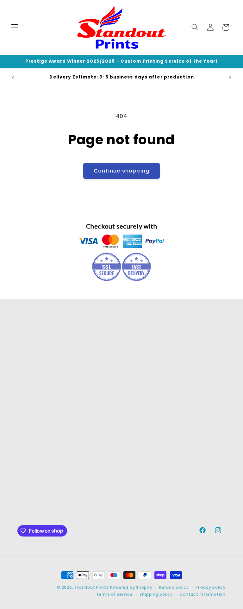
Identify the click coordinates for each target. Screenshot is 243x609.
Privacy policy (211, 587)
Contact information (202, 594)
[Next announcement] (230, 78)
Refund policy (174, 587)
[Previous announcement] (13, 78)
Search (187, 343)
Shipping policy (156, 594)
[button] (14, 27)
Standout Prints (91, 587)
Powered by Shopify (131, 587)
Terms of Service (190, 393)
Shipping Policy (198, 428)
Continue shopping (121, 170)
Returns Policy (197, 358)
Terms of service (114, 594)
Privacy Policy (196, 413)
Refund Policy (196, 373)
